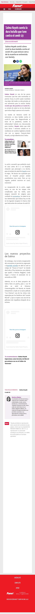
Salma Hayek (23, 390)
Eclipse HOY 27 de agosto (22, 2)
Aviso (17, 588)
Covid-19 (7, 392)
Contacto (17, 583)
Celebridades (18, 9)
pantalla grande (12, 266)
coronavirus (16, 196)
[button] (14, 61)
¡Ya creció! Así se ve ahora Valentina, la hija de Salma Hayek (10, 151)
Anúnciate (17, 578)
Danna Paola (32, 2)
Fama (9, 9)
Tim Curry (12, 2)
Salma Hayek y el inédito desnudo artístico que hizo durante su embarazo (10, 144)
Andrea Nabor (9, 88)
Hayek (24, 171)
